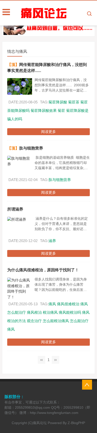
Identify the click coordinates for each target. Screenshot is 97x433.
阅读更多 (48, 131)
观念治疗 (34, 321)
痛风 (52, 304)
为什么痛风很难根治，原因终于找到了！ (43, 270)
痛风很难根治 (68, 304)
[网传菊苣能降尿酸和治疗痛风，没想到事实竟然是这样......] (19, 86)
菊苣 (61, 110)
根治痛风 (50, 312)
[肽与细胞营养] (19, 161)
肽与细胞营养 (31, 148)
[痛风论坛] (58, 13)
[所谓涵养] (19, 219)
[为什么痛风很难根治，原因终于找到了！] (19, 289)
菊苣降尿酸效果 (44, 110)
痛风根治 (34, 312)
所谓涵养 (15, 209)
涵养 (52, 241)
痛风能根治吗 (70, 312)
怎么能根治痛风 (56, 321)
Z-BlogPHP (76, 423)
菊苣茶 (73, 102)
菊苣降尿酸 (57, 102)
